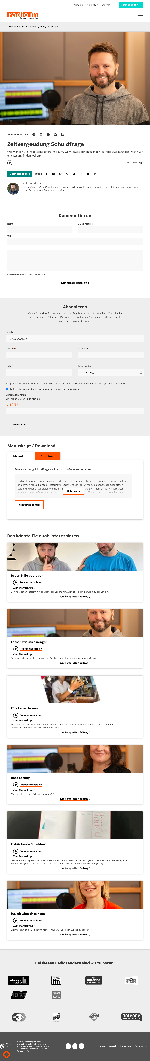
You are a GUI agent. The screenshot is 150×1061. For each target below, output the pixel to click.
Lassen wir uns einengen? (30, 642)
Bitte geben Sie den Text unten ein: (23, 396)
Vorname (11, 348)
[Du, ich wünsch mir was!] (75, 895)
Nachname (84, 348)
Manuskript (21, 456)
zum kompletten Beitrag (74, 596)
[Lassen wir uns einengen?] (75, 623)
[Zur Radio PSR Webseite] (131, 980)
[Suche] (114, 5)
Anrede (10, 332)
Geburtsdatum (85, 366)
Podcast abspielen (31, 582)
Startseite (13, 27)
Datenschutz (141, 1046)
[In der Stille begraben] (75, 557)
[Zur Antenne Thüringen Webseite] (93, 980)
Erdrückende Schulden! (28, 844)
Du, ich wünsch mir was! (28, 913)
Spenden (101, 1046)
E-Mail (9, 366)
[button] (139, 16)
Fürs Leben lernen (24, 708)
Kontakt (106, 5)
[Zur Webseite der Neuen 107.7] (19, 995)
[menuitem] (79, 5)
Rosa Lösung (20, 778)
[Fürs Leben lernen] (75, 689)
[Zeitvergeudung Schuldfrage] (75, 78)
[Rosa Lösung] (75, 759)
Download (47, 456)
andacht (25, 27)
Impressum (126, 1046)
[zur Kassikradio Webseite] (19, 980)
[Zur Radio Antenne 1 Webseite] (93, 1017)
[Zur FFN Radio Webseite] (56, 980)
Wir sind (78, 5)
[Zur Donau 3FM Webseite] (19, 1017)
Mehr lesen (73, 491)
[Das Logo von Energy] (56, 1017)
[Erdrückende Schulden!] (75, 825)
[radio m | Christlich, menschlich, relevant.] (22, 15)
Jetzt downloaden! (29, 504)
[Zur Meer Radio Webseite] (56, 995)
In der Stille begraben (27, 575)
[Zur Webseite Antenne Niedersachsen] (131, 1017)
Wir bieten (92, 5)
